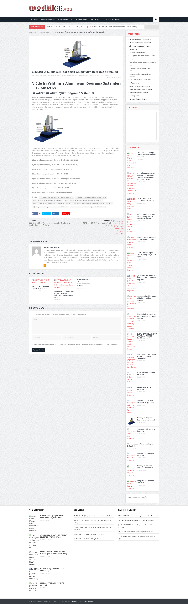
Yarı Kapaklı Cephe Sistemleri (138, 99)
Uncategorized (134, 96)
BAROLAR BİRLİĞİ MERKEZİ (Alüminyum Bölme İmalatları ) (146, 298)
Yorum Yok (108, 76)
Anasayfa (34, 19)
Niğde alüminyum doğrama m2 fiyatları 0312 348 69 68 (56, 197)
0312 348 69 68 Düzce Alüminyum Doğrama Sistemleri (135, 532)
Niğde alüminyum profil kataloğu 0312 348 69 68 (47, 200)
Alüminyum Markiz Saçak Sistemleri (140, 43)
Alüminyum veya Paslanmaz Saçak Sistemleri (140, 445)
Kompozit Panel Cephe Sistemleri (140, 80)
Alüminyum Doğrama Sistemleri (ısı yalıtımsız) (146, 419)
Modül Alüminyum (48, 19)
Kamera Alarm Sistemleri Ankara (81, 601)
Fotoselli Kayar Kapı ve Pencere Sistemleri (142, 62)
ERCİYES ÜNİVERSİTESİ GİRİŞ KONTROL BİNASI (145, 200)
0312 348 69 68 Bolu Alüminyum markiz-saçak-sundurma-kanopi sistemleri (86, 283)
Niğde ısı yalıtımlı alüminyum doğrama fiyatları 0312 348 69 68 (93, 203)
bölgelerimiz (70, 76)
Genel (101, 76)
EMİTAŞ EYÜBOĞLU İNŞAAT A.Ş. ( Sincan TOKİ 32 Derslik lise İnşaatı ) (147, 336)
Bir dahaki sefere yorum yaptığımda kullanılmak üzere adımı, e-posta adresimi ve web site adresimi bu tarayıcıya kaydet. (75, 344)
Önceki (34, 220)
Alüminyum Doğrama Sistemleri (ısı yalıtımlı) (145, 401)
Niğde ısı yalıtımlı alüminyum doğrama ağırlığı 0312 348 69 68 (83, 200)
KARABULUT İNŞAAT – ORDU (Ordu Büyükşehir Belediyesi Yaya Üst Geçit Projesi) (64, 294)
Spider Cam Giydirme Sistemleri (139, 86)
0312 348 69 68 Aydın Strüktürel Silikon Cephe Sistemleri (136, 520)
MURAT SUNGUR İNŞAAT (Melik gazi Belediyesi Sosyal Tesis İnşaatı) (146, 216)
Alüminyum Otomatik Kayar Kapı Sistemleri (145, 467)
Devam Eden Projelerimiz (137, 52)
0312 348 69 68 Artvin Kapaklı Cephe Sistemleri (97, 224)
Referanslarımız (81, 19)
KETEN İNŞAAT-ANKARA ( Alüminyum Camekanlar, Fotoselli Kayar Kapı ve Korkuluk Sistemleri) (146, 176)
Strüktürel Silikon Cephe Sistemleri (140, 89)
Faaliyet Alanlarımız (65, 19)
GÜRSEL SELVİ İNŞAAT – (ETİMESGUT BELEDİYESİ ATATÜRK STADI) (114, 27)
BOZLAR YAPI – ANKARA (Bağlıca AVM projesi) (40, 287)
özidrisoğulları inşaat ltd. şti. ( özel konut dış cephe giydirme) (146, 316)
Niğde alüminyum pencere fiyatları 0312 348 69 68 (91, 197)
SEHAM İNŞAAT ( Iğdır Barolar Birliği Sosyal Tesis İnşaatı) (146, 255)
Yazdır (111, 77)
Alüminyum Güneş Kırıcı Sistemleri (140, 40)
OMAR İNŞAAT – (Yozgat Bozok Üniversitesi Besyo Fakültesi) (67, 27)
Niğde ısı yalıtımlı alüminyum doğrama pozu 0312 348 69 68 (50, 207)
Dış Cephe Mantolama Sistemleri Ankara (87, 76)
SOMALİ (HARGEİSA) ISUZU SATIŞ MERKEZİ (52, 584)
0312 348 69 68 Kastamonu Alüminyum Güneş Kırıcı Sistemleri (138, 516)
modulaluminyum (41, 76)
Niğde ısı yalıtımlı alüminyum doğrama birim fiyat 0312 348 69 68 (52, 203)
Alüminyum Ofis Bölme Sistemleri (140, 46)
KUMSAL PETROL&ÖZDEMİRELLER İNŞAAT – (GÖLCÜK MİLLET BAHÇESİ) (53, 553)
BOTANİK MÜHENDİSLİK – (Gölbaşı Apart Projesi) (146, 238)
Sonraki (107, 220)
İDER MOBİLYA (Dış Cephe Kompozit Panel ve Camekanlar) (146, 356)
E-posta (118, 77)
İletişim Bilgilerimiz (113, 19)
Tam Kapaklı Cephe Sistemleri (138, 93)
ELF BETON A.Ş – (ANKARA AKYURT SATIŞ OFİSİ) (52, 570)
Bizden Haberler (96, 19)
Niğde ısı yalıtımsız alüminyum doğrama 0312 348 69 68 (87, 207)
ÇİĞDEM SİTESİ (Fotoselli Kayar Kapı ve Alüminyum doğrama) (146, 278)
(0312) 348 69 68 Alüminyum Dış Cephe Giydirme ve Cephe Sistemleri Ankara (49, 224)
